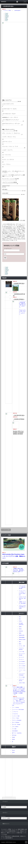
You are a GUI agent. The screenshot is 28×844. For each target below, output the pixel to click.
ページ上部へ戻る (26, 842)
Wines (20, 643)
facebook (21, 2)
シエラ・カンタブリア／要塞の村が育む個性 (22, 587)
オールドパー (21, 659)
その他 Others (22, 682)
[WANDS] (6, 2)
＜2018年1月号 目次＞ (19, 283)
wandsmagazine (17, 10)
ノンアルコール (15, 711)
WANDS (7, 842)
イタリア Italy (21, 651)
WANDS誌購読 (21, 637)
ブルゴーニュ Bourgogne (16, 720)
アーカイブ (3, 805)
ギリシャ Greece (22, 665)
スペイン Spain (22, 677)
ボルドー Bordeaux (15, 722)
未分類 (13, 739)
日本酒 (13, 737)
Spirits (20, 633)
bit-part (13, 750)
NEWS (20, 626)
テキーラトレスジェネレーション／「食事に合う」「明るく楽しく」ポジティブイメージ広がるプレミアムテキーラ (19, 700)
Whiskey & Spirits (22, 639)
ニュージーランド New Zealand (18, 709)
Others (20, 628)
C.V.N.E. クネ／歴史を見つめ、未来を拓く (22, 598)
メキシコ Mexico (15, 726)
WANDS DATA (21, 635)
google (13, 752)
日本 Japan (14, 735)
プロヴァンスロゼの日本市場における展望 (22, 607)
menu (25, 1)
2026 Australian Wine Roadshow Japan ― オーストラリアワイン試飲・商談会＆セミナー (13, 556)
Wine (20, 641)
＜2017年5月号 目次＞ (19, 415)
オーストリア (21, 657)
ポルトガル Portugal (16, 724)
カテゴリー (3, 816)
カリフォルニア (22, 663)
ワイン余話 (14, 728)
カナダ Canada (22, 661)
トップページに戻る (6, 529)
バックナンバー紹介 (7, 10)
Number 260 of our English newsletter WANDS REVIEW (18, 433)
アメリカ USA (22, 645)
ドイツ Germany (15, 707)
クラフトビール (22, 667)
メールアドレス (8, 248)
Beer (20, 616)
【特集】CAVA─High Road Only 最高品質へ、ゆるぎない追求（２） (19, 570)
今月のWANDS (15, 730)
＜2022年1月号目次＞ (19, 299)
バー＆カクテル (15, 713)
